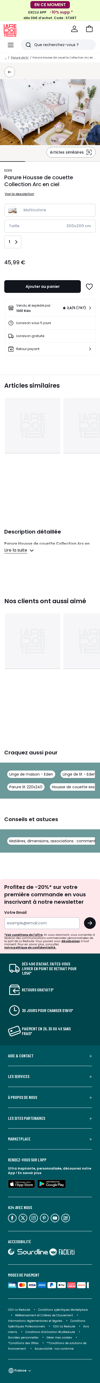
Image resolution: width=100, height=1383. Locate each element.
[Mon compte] (74, 29)
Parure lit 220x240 (25, 787)
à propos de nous (22, 1097)
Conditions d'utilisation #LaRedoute (50, 1332)
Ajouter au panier (43, 286)
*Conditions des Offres (23, 1343)
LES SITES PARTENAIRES (26, 1118)
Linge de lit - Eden (79, 774)
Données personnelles (23, 1338)
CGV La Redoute (19, 1310)
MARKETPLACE (19, 1138)
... (5, 58)
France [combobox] (20, 1370)
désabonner (70, 941)
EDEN (8, 170)
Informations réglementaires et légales (35, 1321)
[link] (50, 308)
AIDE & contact (21, 1055)
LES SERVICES (18, 1076)
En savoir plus (29, 1173)
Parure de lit (20, 58)
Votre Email (15, 912)
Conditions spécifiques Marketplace (63, 1310)
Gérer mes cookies (59, 1338)
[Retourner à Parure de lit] (9, 72)
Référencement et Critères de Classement (44, 1315)
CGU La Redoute (64, 1326)
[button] (89, 29)
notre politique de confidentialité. (30, 948)
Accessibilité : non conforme (54, 1349)
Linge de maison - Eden (31, 774)
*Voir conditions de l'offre (23, 935)
